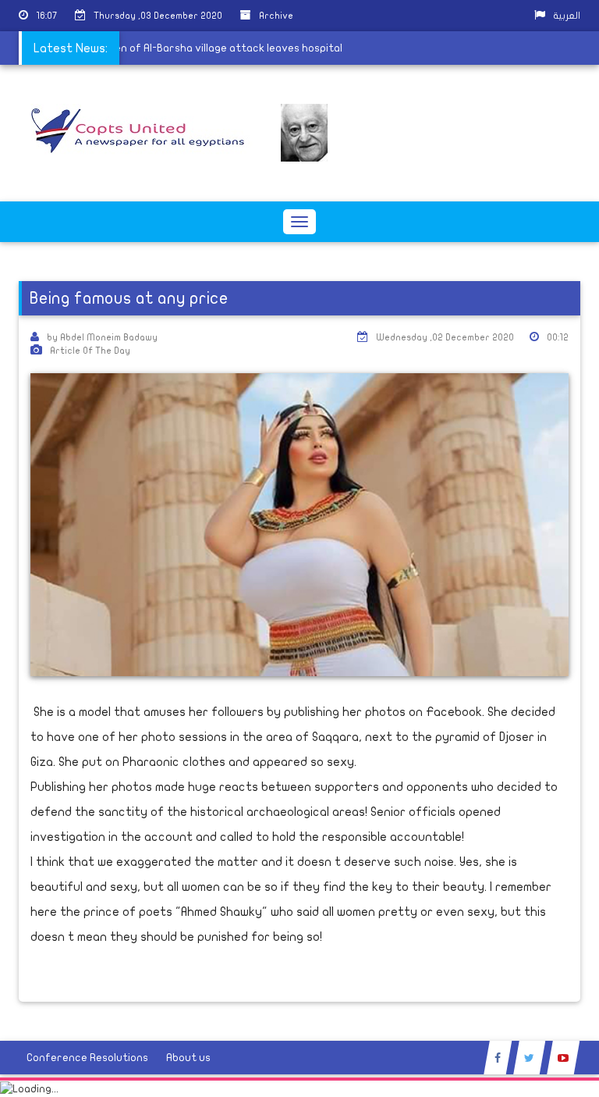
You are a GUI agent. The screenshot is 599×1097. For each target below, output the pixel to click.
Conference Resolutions (87, 1057)
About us (188, 1057)
